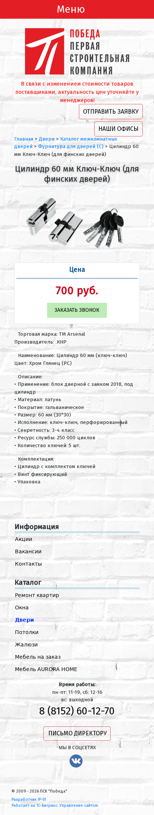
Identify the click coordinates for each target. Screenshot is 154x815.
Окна (22, 608)
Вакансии (28, 551)
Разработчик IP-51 (29, 799)
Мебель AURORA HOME (46, 669)
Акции (23, 539)
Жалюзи (26, 645)
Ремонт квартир (37, 595)
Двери (24, 620)
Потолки (26, 632)
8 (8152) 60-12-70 (77, 711)
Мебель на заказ (38, 657)
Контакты (28, 564)
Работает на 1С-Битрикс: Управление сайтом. (55, 805)
